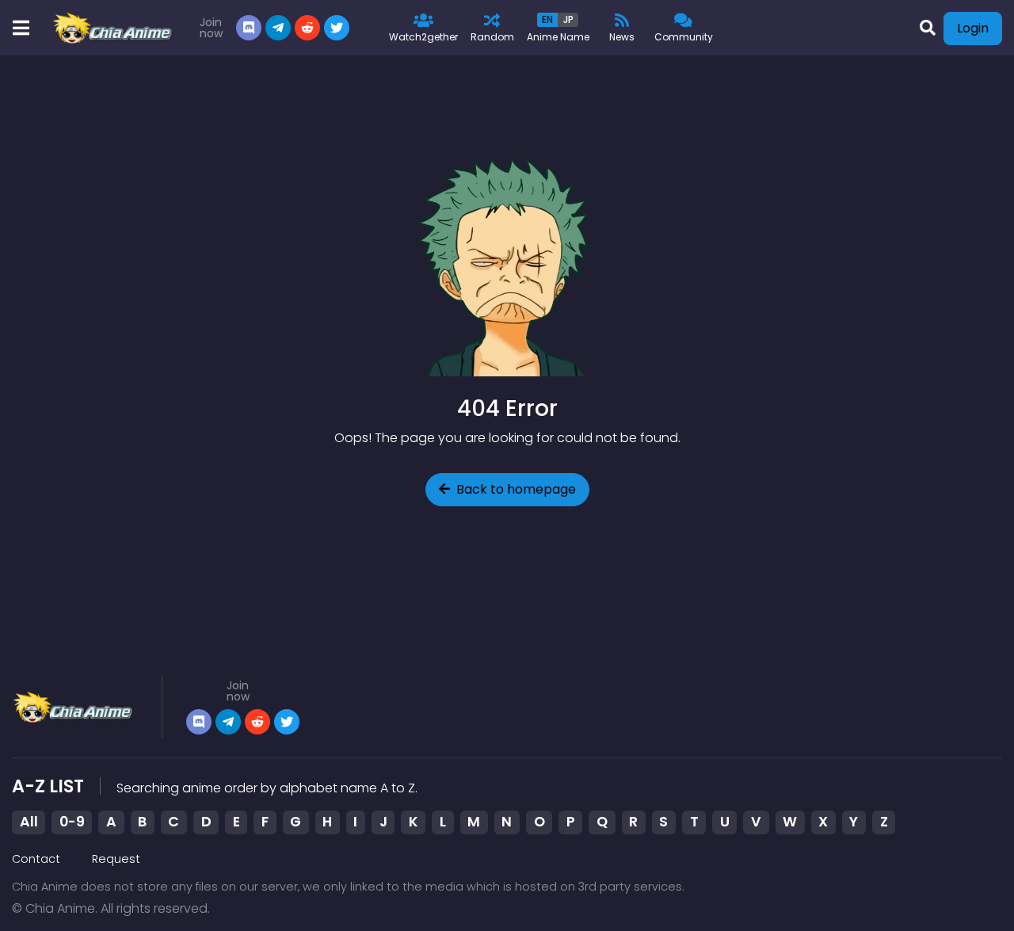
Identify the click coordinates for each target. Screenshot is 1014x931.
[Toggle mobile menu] (20, 28)
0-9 (72, 821)
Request (116, 859)
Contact (36, 859)
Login (973, 28)
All (29, 821)
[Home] (113, 28)
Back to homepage (516, 489)
